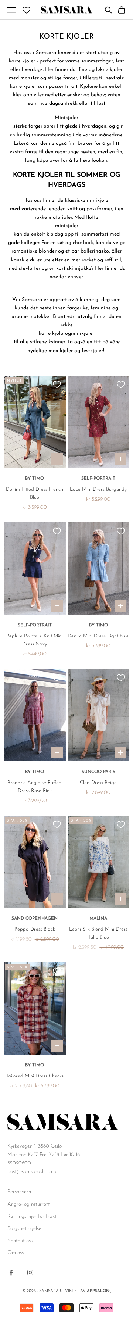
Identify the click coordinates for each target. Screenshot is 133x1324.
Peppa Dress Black (34, 929)
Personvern (19, 1192)
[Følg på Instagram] (30, 1272)
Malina (98, 918)
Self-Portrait (98, 478)
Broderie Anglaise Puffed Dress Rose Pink (34, 786)
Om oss (15, 1253)
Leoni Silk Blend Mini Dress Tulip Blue (98, 933)
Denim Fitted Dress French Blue (34, 493)
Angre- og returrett (28, 1204)
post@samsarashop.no (31, 1171)
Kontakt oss (20, 1241)
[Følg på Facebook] (11, 1272)
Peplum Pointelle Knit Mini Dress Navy (34, 640)
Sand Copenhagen (34, 918)
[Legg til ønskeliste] (57, 384)
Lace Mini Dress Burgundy (98, 489)
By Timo (34, 478)
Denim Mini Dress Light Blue (98, 636)
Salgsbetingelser (25, 1228)
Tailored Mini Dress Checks (35, 1076)
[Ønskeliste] (26, 10)
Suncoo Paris (98, 772)
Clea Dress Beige (98, 782)
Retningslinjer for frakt (32, 1216)
